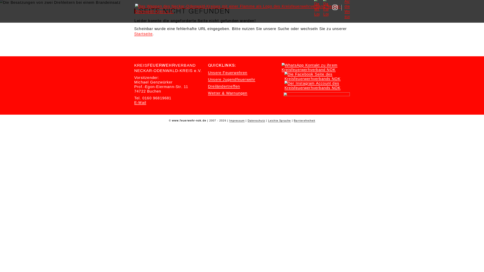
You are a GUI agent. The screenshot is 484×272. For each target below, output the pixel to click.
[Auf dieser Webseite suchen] (347, 7)
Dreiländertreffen (224, 86)
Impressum (237, 120)
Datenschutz (256, 120)
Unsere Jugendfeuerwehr (231, 79)
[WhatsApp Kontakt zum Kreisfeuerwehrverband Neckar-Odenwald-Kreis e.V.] (315, 70)
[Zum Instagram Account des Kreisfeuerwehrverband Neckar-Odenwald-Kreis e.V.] (318, 88)
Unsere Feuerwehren (227, 73)
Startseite (143, 34)
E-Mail (140, 102)
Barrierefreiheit (304, 120)
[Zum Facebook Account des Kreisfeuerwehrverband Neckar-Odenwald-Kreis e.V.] (318, 79)
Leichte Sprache (279, 120)
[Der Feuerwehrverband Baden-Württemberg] (317, 95)
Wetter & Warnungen (227, 93)
